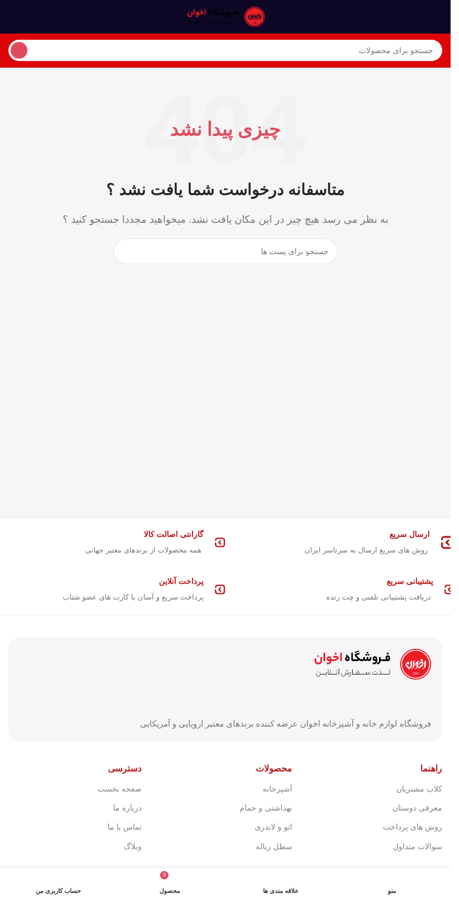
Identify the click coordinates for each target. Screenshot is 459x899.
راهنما (431, 768)
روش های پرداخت (412, 826)
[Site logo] (225, 16)
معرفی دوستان (417, 807)
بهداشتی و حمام (266, 807)
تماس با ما (124, 826)
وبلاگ (133, 846)
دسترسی (125, 768)
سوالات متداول (417, 846)
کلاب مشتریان (419, 788)
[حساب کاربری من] (13, 17)
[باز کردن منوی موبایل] (438, 17)
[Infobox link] (340, 542)
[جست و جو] (19, 50)
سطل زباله (274, 846)
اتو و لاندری (273, 826)
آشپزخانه (277, 788)
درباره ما (127, 807)
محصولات (274, 768)
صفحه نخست (119, 788)
